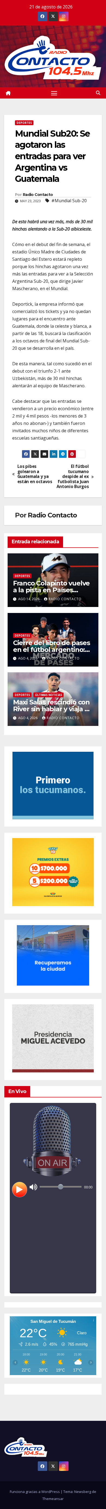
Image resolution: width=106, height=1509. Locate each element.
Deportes (24, 123)
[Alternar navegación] (54, 93)
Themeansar (53, 1498)
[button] (98, 93)
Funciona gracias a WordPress (35, 1491)
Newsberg (82, 1491)
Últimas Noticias (48, 695)
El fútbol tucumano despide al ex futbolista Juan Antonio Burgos (73, 476)
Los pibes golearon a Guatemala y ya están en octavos (34, 474)
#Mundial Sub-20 (69, 201)
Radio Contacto (38, 194)
